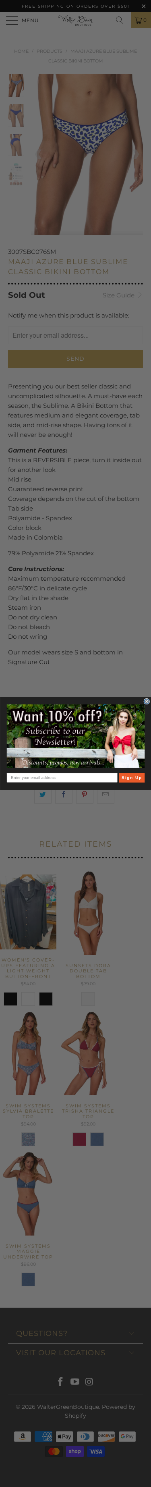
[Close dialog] (146, 701)
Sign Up (131, 777)
